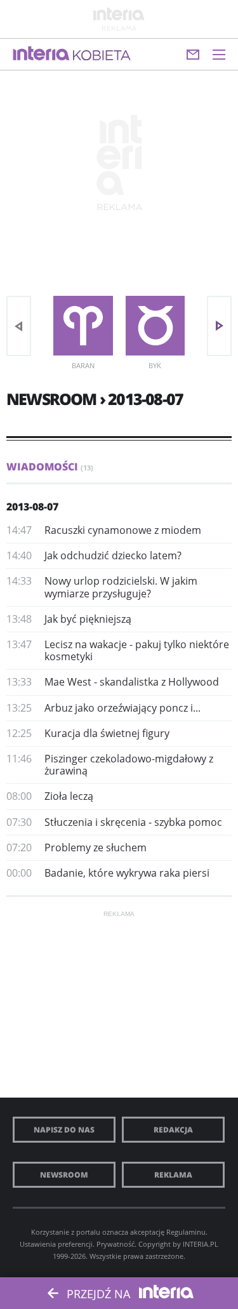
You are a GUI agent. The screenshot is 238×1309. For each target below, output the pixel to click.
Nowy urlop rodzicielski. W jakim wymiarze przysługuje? (120, 587)
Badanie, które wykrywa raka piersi (126, 873)
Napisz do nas (64, 1129)
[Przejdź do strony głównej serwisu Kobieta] (102, 56)
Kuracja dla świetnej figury (106, 733)
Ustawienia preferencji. (57, 1244)
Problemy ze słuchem (95, 847)
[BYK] (155, 325)
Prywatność (115, 1244)
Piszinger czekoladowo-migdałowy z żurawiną (128, 765)
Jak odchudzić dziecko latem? (113, 555)
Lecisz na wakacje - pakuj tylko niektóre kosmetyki (136, 650)
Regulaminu (186, 1232)
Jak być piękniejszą (87, 619)
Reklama (173, 1174)
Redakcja (173, 1129)
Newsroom (64, 1174)
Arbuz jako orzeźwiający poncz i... (122, 708)
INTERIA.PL (200, 1244)
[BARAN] (83, 325)
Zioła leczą (68, 796)
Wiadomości (49, 467)
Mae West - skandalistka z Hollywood (131, 682)
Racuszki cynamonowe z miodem (122, 530)
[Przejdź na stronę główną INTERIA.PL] (41, 54)
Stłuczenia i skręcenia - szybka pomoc (133, 822)
